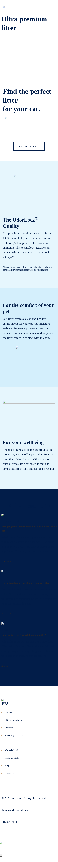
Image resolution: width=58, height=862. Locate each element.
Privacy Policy (10, 821)
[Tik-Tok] (7, 703)
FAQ (7, 766)
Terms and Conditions (14, 810)
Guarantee (9, 728)
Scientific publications (14, 736)
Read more (5, 562)
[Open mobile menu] (52, 6)
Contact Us (9, 773)
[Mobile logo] (1, 840)
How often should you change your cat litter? (26, 582)
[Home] (4, 5)
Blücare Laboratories (13, 720)
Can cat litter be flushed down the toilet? (23, 635)
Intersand (8, 712)
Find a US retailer (12, 758)
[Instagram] (4, 703)
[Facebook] (2, 703)
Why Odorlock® (11, 750)
